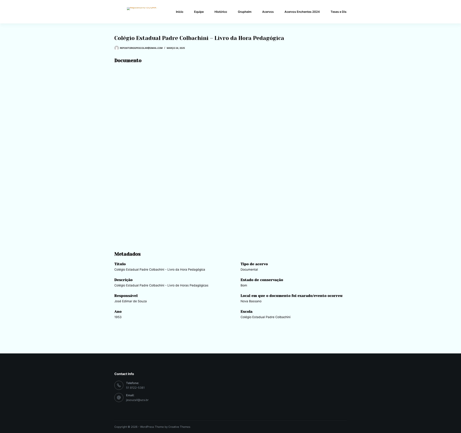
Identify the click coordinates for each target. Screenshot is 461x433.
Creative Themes (179, 426)
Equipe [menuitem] (199, 12)
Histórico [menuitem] (220, 12)
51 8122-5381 (135, 387)
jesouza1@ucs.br (137, 400)
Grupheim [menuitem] (244, 12)
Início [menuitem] (179, 12)
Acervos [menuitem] (268, 12)
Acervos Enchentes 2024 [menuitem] (302, 12)
